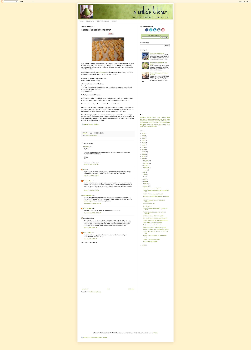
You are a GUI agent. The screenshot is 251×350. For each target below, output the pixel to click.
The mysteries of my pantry (150, 241)
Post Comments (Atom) (95, 292)
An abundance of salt (148, 203)
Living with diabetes (103, 21)
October (145, 165)
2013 (143, 149)
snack (95, 135)
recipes (92, 135)
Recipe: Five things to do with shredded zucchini (156, 229)
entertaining (144, 121)
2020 (143, 133)
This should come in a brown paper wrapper (155, 218)
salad (155, 124)
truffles (148, 126)
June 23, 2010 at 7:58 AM (90, 239)
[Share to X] (99, 133)
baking (149, 117)
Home (82, 21)
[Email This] (95, 133)
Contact (114, 21)
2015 (143, 145)
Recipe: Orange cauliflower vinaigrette (153, 216)
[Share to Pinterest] (103, 133)
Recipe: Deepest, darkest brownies (152, 225)
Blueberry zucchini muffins (157, 53)
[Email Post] (91, 132)
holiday (164, 121)
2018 (143, 138)
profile (168, 122)
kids (168, 121)
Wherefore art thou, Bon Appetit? (151, 188)
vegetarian (153, 126)
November (146, 163)
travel (144, 126)
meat (146, 122)
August (145, 170)
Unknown (86, 146)
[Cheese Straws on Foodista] (90, 124)
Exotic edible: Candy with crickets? (152, 222)
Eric (84, 169)
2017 (143, 140)
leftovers (142, 122)
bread (154, 117)
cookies (160, 119)
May (144, 177)
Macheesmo (101, 72)
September (146, 167)
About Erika (90, 21)
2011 (143, 154)
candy (158, 117)
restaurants (150, 124)
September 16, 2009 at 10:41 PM (92, 203)
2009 (143, 158)
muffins (150, 122)
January (145, 186)
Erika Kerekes (87, 181)
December (146, 160)
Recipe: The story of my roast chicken (153, 194)
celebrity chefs (165, 117)
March (145, 181)
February (145, 183)
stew (141, 126)
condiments (154, 119)
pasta (157, 122)
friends (157, 121)
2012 (143, 152)
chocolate (148, 119)
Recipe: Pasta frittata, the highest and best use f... (156, 220)
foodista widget (88, 201)
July (144, 172)
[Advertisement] (155, 98)
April (144, 179)
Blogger (155, 333)
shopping (159, 124)
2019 (143, 136)
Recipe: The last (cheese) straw (151, 239)
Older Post (131, 289)
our (98, 199)
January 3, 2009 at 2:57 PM (91, 164)
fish (153, 121)
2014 (143, 147)
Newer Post (85, 289)
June (144, 174)
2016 (143, 142)
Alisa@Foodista (87, 195)
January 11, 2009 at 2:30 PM (91, 190)
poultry (164, 122)
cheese (87, 135)
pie (160, 122)
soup (168, 124)
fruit (160, 121)
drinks (164, 119)
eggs (168, 119)
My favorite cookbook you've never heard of (154, 227)
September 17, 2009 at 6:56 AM (92, 213)
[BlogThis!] (97, 133)
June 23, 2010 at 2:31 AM (90, 227)
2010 (143, 156)
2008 (143, 245)
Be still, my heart (147, 206)
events (150, 121)
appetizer (143, 117)
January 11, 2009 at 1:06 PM (91, 175)
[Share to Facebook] (101, 133)
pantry (154, 122)
